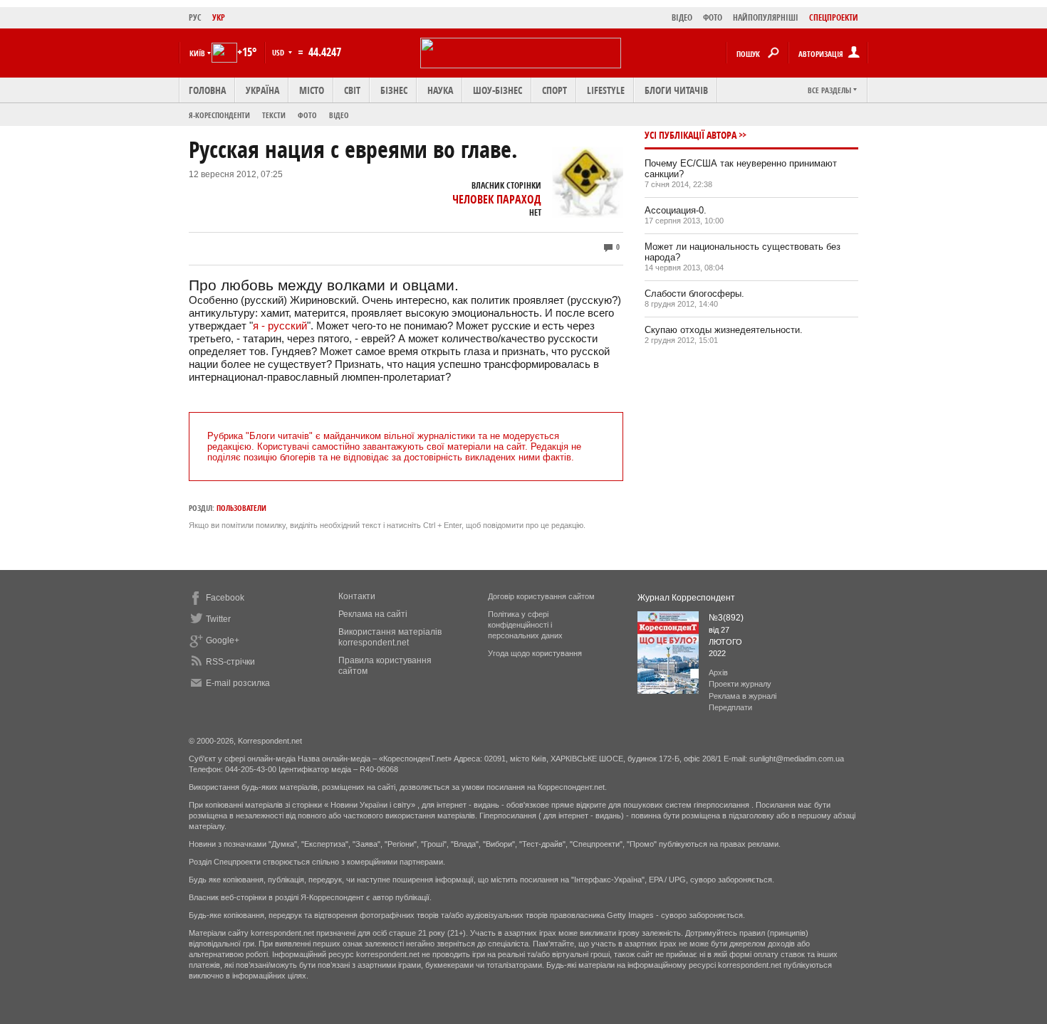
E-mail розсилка (238, 683)
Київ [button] (197, 53)
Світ (352, 90)
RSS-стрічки (230, 662)
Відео (339, 115)
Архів (718, 672)
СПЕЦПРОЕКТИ (833, 17)
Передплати (730, 707)
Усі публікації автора (690, 135)
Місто (311, 90)
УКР (218, 17)
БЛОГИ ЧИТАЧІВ (676, 90)
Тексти (274, 115)
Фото (307, 115)
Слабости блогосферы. (694, 293)
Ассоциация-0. (676, 210)
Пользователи (241, 507)
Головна (207, 90)
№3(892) (726, 618)
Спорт (554, 90)
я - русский (280, 326)
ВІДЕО (682, 17)
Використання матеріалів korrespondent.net (390, 637)
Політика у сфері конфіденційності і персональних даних (525, 625)
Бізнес (393, 90)
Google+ (222, 640)
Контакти (356, 596)
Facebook (225, 598)
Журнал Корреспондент (686, 598)
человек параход (496, 199)
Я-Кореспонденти (219, 115)
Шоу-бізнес (497, 90)
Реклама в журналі (742, 696)
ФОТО (712, 17)
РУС (195, 17)
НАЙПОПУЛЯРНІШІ (765, 17)
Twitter (218, 619)
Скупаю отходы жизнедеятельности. (724, 329)
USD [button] (279, 52)
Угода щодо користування (535, 653)
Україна (262, 90)
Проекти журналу (740, 684)
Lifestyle (606, 90)
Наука (440, 90)
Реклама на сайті (372, 614)
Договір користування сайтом (541, 596)
